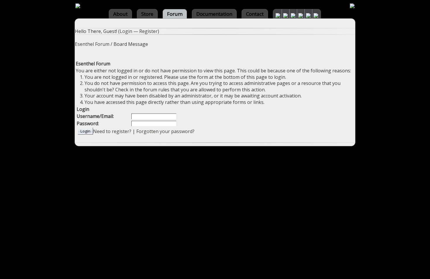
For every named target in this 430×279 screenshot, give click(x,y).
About (120, 14)
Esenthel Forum (92, 44)
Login (126, 31)
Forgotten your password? (165, 131)
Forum (175, 14)
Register (148, 31)
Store (147, 14)
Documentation (214, 14)
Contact (255, 14)
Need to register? (112, 131)
